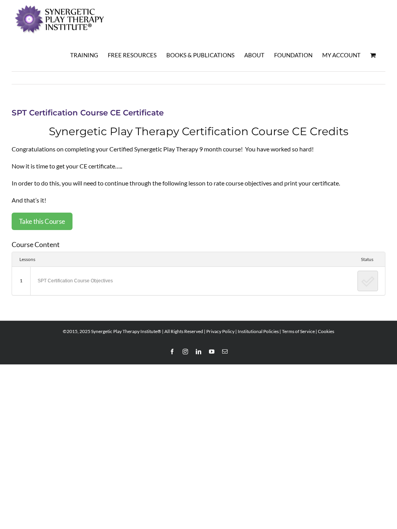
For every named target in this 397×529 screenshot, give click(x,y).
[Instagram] (185, 351)
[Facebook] (172, 351)
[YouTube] (211, 351)
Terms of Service (298, 331)
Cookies (326, 331)
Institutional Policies (258, 331)
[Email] (225, 351)
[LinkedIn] (198, 351)
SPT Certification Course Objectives (75, 280)
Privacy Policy (220, 331)
